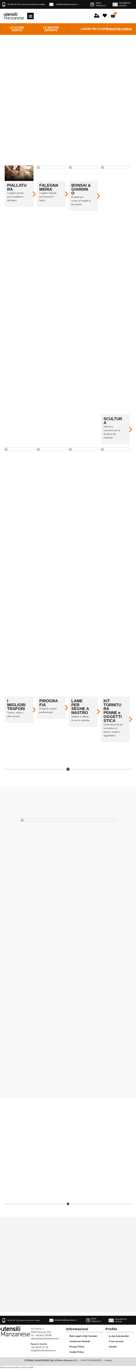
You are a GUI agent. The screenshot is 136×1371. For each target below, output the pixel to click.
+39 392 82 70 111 (39, 1347)
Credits (107, 1360)
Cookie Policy (76, 1352)
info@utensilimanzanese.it (67, 4)
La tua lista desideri (119, 1336)
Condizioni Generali (79, 1341)
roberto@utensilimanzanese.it (45, 1338)
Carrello (113, 1347)
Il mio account (116, 1341)
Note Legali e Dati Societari (83, 1336)
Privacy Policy (76, 1347)
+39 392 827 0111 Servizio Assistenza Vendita (26, 4)
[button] (30, 16)
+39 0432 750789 (43, 1335)
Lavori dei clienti (94, 29)
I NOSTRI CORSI (119, 29)
